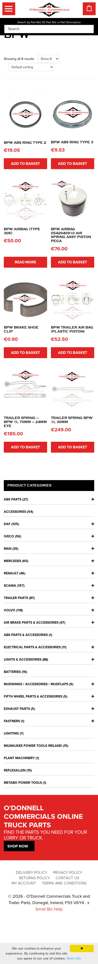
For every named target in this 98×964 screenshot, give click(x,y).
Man (7, 549)
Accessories (15, 512)
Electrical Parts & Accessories (32, 647)
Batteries (12, 672)
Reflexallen (14, 770)
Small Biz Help (49, 909)
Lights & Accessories (22, 660)
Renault (11, 573)
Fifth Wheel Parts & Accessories (33, 696)
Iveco (9, 536)
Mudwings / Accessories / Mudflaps (36, 684)
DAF (7, 524)
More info (74, 958)
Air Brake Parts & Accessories (31, 623)
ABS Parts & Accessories (26, 635)
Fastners (12, 721)
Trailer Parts (16, 598)
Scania (10, 586)
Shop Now (17, 846)
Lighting (11, 733)
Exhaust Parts (17, 709)
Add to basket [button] (25, 163)
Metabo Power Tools (23, 783)
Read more (25, 262)
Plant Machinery (19, 758)
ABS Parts (12, 499)
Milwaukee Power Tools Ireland (33, 746)
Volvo (9, 610)
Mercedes (12, 561)
